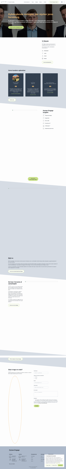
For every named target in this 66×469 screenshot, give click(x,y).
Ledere (45, 53)
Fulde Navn (36, 370)
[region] (54, 461)
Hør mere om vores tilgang (14, 305)
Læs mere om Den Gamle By (15, 93)
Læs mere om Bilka (50, 92)
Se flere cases (12, 99)
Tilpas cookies (48, 465)
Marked (45, 58)
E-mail (36, 378)
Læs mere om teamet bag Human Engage (16, 271)
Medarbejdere (46, 50)
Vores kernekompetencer (47, 62)
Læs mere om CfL (33, 94)
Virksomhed (35, 385)
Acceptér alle (60, 465)
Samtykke (35, 398)
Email (35, 380)
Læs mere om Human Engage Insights (33, 179)
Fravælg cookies (54, 465)
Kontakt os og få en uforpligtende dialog (16, 27)
